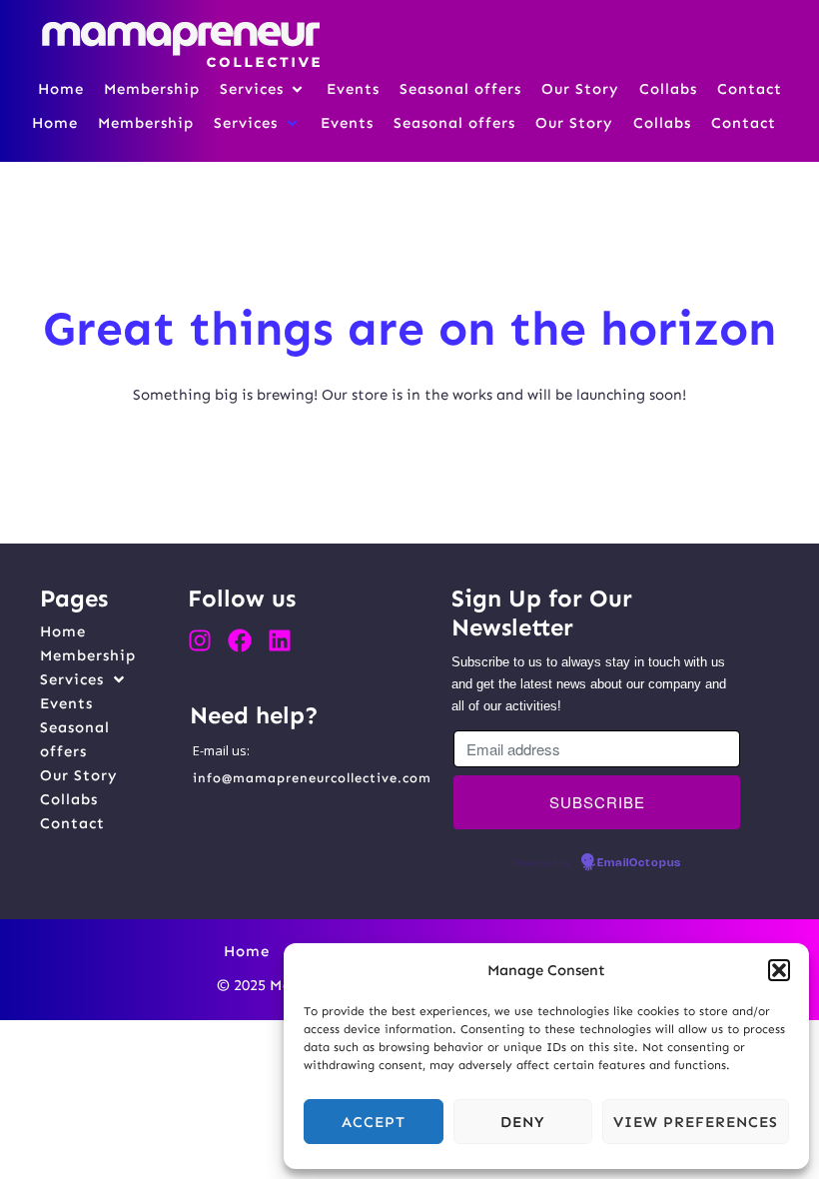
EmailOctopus (639, 863)
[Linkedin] (280, 640)
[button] (779, 970)
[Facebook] (240, 640)
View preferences (695, 1122)
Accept (374, 1122)
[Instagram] (200, 640)
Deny (522, 1122)
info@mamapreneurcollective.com (312, 777)
